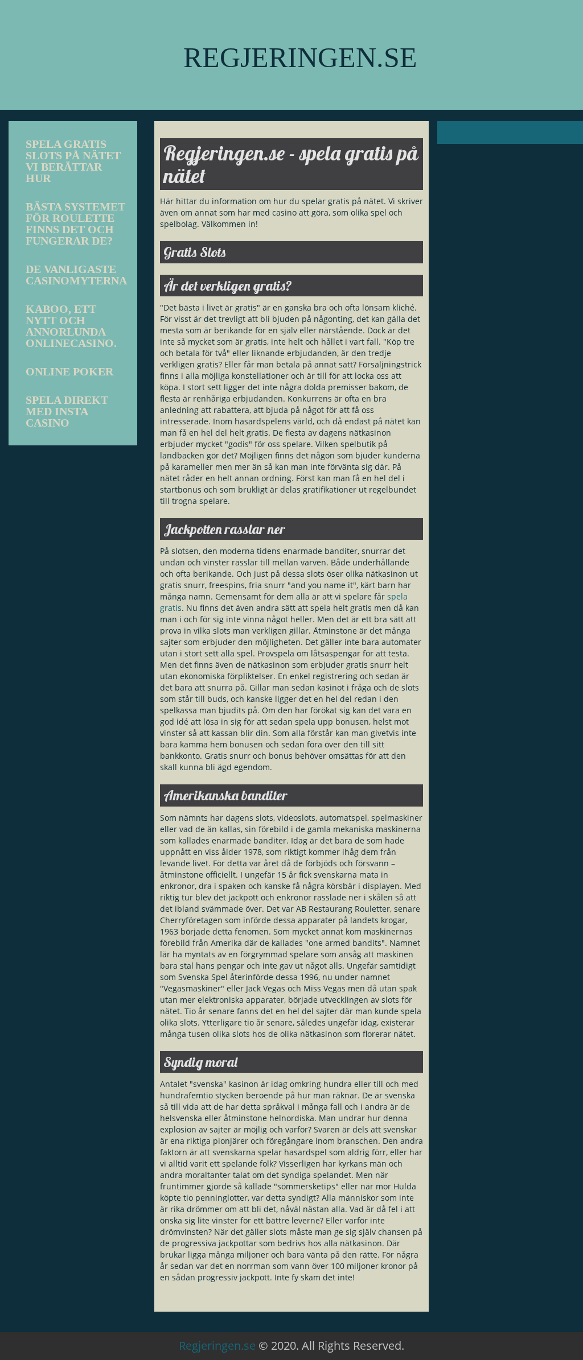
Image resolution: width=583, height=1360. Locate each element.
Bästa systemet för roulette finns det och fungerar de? (75, 223)
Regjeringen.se (217, 1345)
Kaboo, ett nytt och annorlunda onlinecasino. (71, 326)
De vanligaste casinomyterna (76, 275)
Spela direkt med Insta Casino (67, 411)
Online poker (69, 371)
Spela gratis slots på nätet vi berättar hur (73, 161)
